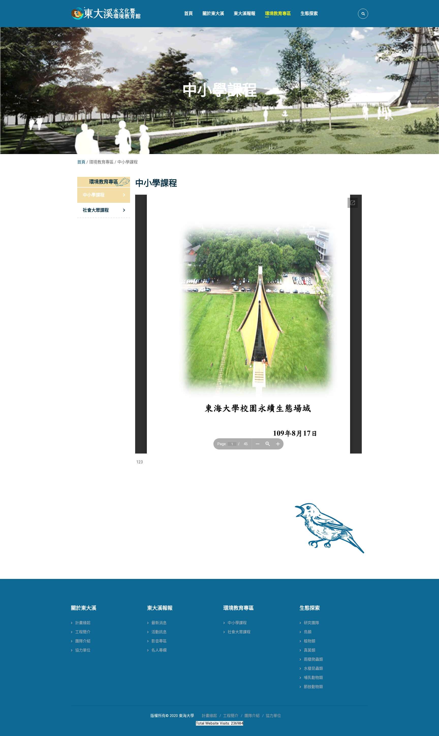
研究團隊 (311, 623)
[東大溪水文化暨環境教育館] (106, 13)
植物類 (309, 641)
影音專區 (159, 641)
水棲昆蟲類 (313, 668)
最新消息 (159, 623)
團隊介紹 (82, 641)
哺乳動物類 (313, 677)
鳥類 (307, 632)
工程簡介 (82, 632)
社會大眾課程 (96, 210)
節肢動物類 (313, 686)
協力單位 (82, 650)
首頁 (81, 162)
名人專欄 (159, 650)
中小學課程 (93, 194)
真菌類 (309, 650)
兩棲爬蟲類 (313, 659)
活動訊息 (159, 632)
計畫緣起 (82, 623)
